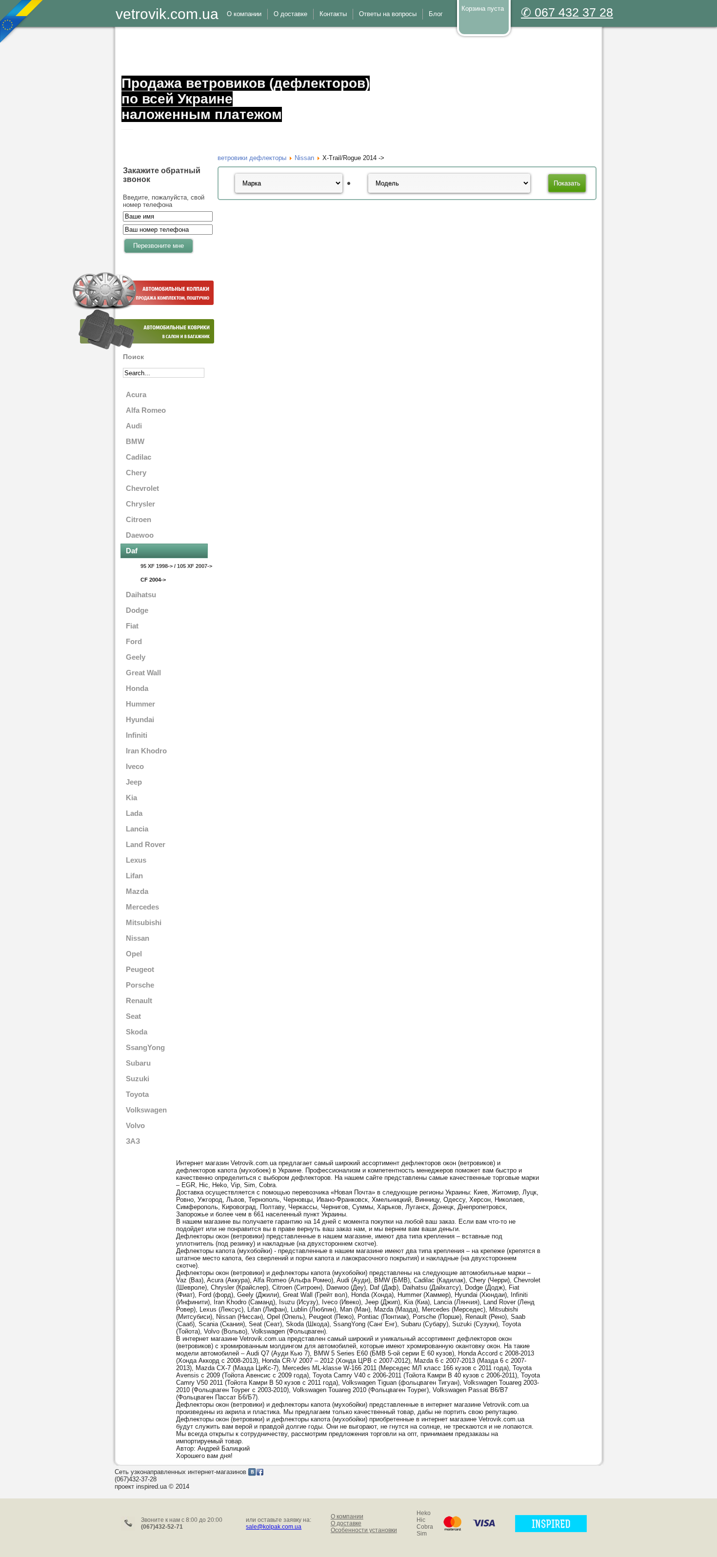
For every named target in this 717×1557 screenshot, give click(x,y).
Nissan (304, 158)
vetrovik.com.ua (167, 14)
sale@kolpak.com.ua (273, 1526)
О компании (347, 1516)
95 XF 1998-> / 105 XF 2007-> (174, 566)
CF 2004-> (153, 580)
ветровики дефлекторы (252, 158)
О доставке (346, 1523)
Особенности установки (364, 1530)
